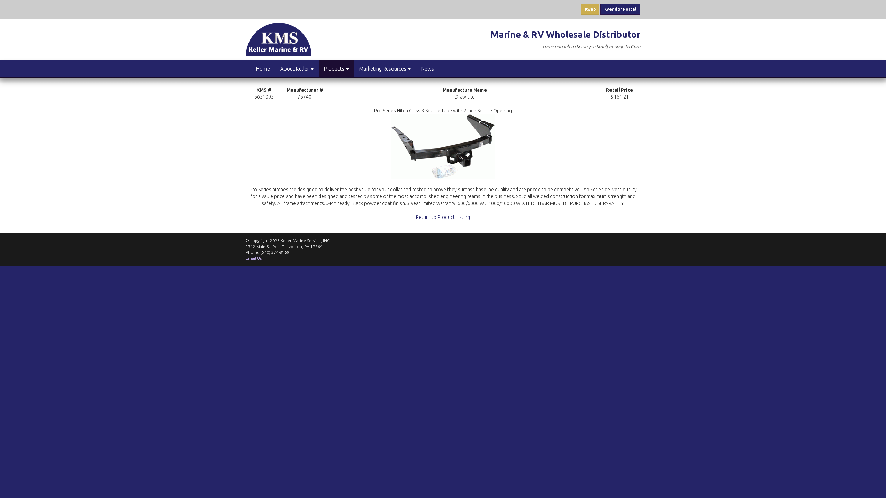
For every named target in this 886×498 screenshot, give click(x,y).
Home (263, 69)
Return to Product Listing (443, 217)
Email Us (254, 258)
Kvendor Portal (620, 9)
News (427, 69)
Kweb (590, 9)
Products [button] (334, 69)
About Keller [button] (295, 69)
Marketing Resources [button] (383, 69)
